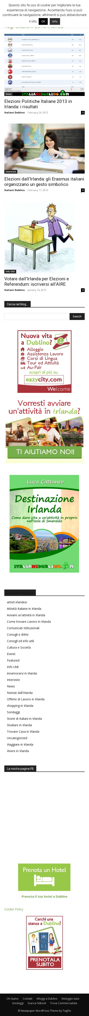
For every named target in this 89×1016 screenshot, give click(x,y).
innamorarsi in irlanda (22, 673)
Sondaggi (13, 712)
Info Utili (10, 271)
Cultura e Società (19, 647)
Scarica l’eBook (37, 1003)
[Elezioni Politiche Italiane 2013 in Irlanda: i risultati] (44, 65)
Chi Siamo (12, 998)
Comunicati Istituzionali (23, 628)
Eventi (11, 654)
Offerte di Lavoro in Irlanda (25, 699)
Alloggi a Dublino (47, 998)
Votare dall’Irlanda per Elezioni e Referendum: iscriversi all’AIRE (36, 281)
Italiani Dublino (14, 112)
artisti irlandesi (17, 602)
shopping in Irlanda (20, 706)
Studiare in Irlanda (19, 725)
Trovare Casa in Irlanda (23, 731)
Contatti (27, 998)
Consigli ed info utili (20, 641)
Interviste (11, 171)
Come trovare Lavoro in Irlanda (29, 621)
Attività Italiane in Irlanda (24, 609)
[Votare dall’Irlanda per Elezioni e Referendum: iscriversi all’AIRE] (44, 237)
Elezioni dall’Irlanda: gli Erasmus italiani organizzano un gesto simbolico (44, 181)
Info (54, 21)
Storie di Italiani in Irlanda (24, 719)
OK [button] (43, 21)
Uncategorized (17, 738)
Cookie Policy (13, 909)
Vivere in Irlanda (18, 751)
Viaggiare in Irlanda (20, 744)
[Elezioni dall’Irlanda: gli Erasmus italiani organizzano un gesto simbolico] (44, 149)
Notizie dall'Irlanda (20, 693)
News (9, 94)
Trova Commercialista (63, 1003)
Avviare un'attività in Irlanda (26, 615)
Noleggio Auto (70, 998)
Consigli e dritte (18, 634)
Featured (13, 660)
